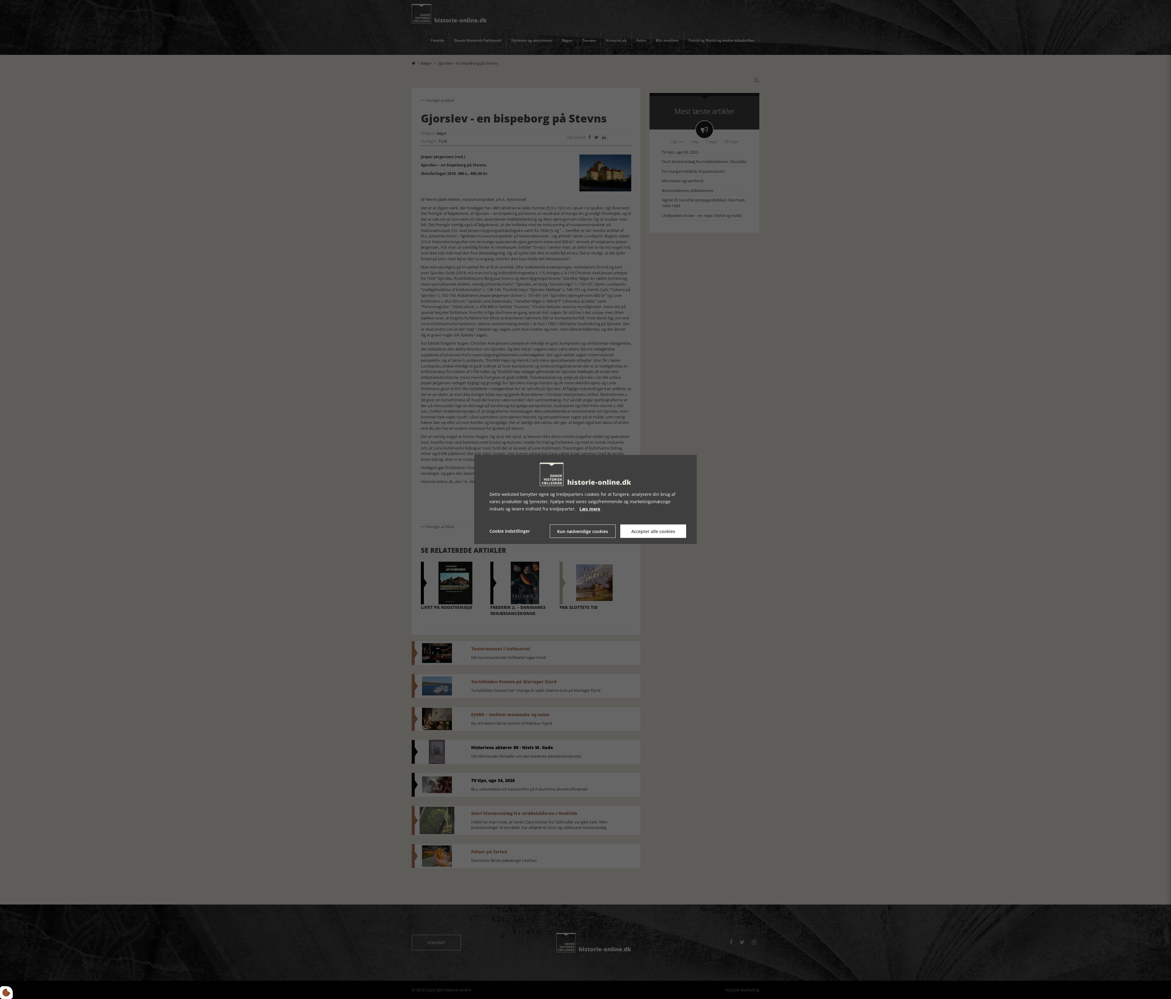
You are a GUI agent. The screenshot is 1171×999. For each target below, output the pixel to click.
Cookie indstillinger (509, 531)
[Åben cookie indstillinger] (6, 992)
